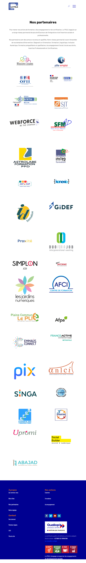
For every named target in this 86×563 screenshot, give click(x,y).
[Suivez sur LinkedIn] (59, 515)
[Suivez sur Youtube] (55, 515)
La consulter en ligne (51, 541)
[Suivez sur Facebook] (46, 515)
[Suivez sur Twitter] (50, 515)
